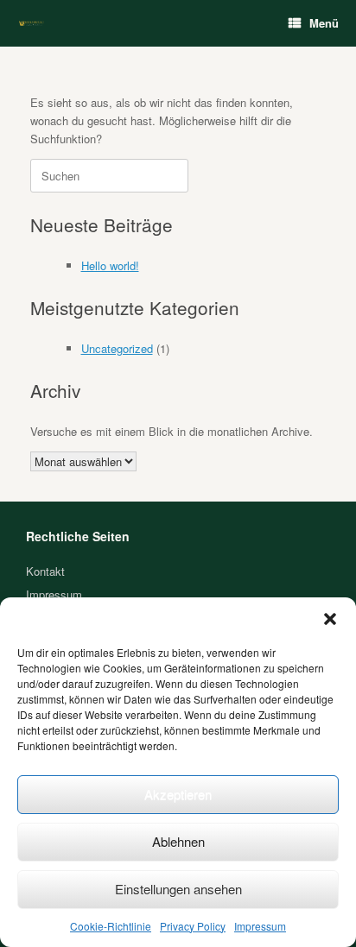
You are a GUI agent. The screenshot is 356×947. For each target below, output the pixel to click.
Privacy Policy (193, 926)
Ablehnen (178, 841)
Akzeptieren (178, 794)
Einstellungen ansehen (178, 889)
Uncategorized (117, 348)
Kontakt (45, 571)
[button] (330, 619)
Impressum (260, 926)
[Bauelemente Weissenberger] (31, 23)
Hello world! (110, 265)
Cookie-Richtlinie (110, 926)
